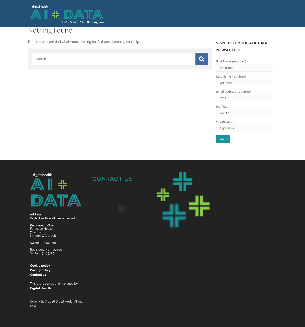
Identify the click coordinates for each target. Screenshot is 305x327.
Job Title (191, 106)
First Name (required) (201, 61)
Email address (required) (203, 92)
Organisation (195, 122)
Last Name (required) (200, 76)
